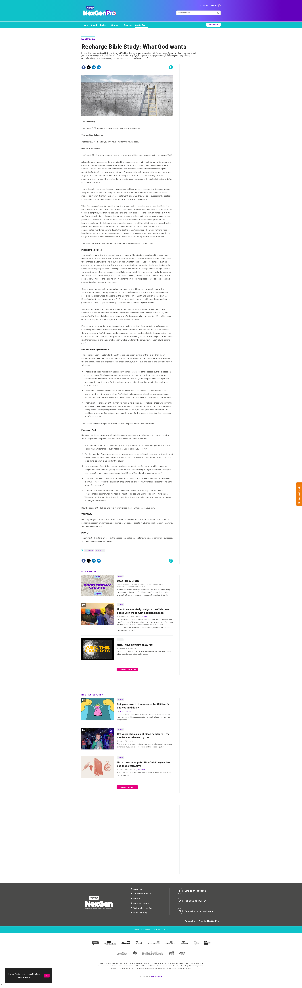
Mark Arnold (142, 616)
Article (120, 604)
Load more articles (127, 669)
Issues (120, 576)
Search (218, 13)
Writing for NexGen (142, 908)
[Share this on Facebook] (83, 67)
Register (204, 6)
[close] (172, 62)
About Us (137, 889)
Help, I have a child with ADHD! (135, 644)
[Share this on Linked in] (94, 67)
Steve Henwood (125, 711)
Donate (137, 898)
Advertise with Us (142, 894)
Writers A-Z (149, 930)
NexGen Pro (100, 550)
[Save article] (171, 67)
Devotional (89, 550)
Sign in (142, 62)
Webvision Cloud (156, 976)
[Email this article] (99, 67)
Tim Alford (141, 769)
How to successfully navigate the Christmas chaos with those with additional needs (143, 611)
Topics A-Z (138, 930)
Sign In (214, 6)
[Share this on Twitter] (88, 67)
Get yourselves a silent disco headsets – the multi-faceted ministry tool (143, 735)
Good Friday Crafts (128, 580)
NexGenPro (88, 39)
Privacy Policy (140, 912)
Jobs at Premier (141, 903)
